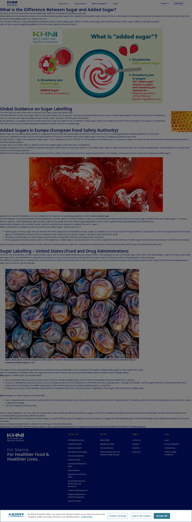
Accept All (161, 515)
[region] (96, 516)
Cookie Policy (86, 516)
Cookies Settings (117, 515)
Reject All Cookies (141, 515)
